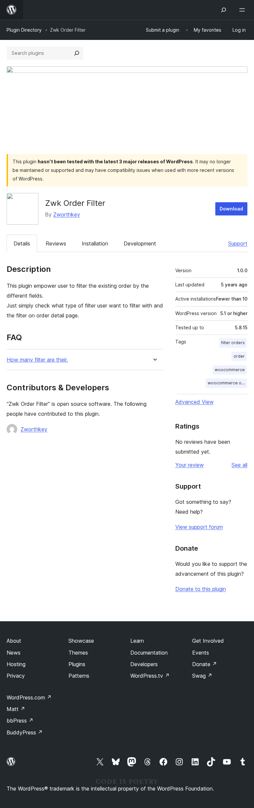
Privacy (16, 675)
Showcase (81, 640)
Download (231, 208)
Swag (202, 675)
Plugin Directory (24, 30)
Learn (137, 640)
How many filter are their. (37, 360)
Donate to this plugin (200, 589)
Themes (78, 652)
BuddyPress (25, 732)
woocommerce (230, 369)
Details (22, 243)
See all (239, 465)
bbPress (20, 720)
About (14, 640)
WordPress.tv (150, 675)
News (14, 652)
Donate (204, 664)
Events (200, 652)
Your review (189, 465)
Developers (144, 664)
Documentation (149, 652)
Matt (16, 709)
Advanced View (194, 402)
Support (237, 243)
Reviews (56, 243)
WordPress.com (29, 697)
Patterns (78, 675)
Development (140, 243)
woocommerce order (227, 382)
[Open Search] (223, 10)
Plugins (76, 664)
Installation (95, 243)
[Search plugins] (76, 53)
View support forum (199, 527)
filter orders (233, 342)
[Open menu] (243, 10)
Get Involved (208, 640)
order (239, 356)
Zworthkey (66, 214)
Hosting (16, 664)
